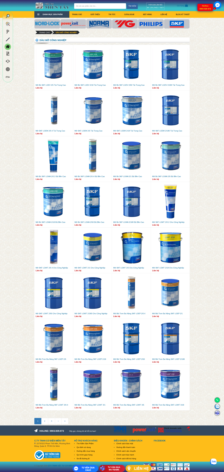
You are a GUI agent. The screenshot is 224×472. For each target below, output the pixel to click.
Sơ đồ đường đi (83, 458)
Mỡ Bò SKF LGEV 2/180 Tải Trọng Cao (168, 85)
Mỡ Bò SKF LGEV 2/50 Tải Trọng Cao (129, 85)
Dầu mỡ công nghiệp (66, 32)
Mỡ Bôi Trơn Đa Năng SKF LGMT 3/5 (128, 405)
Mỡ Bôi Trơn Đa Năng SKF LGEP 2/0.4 (129, 313)
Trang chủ (77, 14)
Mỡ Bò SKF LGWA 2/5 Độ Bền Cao (166, 176)
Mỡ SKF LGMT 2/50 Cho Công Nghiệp (51, 313)
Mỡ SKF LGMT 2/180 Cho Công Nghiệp (91, 313)
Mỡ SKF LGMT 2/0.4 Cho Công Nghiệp (52, 268)
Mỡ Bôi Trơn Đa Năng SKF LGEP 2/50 (129, 359)
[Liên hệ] (139, 468)
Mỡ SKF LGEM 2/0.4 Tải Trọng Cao (50, 131)
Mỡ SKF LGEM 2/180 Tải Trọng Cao (167, 131)
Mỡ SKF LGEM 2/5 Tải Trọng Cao (88, 131)
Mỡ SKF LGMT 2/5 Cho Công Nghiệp (128, 268)
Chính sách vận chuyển (126, 451)
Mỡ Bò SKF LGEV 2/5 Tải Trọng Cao (51, 85)
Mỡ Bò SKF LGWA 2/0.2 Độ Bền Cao (51, 176)
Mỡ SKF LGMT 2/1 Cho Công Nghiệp (90, 268)
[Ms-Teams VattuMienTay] (112, 468)
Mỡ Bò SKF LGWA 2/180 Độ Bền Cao (128, 222)
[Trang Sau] (58, 421)
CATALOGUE (129, 14)
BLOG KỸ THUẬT (183, 14)
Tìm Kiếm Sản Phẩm (85, 443)
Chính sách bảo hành (125, 455)
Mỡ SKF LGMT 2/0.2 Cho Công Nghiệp (168, 222)
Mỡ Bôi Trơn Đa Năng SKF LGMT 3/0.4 (52, 405)
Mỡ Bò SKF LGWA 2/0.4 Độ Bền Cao (90, 176)
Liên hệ (163, 14)
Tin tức (111, 14)
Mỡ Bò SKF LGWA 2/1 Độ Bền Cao (127, 176)
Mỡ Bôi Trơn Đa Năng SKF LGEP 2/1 (167, 313)
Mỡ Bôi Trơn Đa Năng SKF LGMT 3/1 (90, 405)
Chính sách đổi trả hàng (126, 458)
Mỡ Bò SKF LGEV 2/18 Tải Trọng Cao (90, 85)
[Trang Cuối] (64, 421)
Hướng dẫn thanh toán (125, 447)
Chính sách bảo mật (124, 443)
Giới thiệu (95, 14)
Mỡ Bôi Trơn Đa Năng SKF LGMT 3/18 (168, 405)
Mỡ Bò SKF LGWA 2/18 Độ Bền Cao (50, 222)
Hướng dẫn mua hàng (86, 451)
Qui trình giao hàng (84, 455)
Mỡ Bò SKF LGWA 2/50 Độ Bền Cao (89, 222)
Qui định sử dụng (84, 447)
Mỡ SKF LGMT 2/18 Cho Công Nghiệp (168, 268)
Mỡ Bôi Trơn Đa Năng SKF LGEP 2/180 (168, 359)
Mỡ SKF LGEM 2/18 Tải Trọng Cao (127, 131)
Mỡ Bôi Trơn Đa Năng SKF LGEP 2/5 (51, 359)
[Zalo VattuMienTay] (85, 468)
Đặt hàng (147, 14)
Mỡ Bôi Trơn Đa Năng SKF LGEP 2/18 (90, 359)
